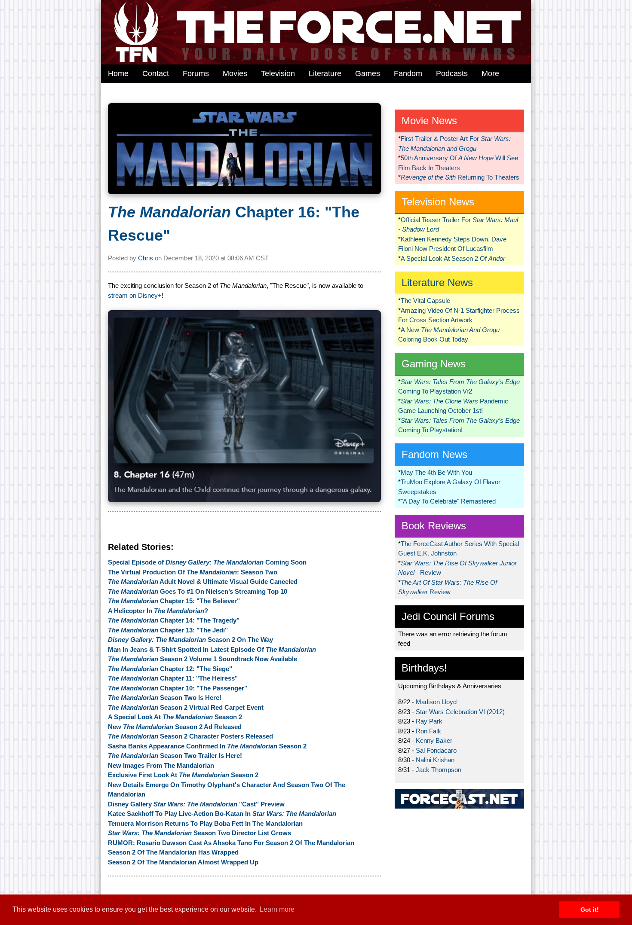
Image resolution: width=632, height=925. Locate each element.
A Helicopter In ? (158, 610)
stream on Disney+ (135, 295)
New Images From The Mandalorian (161, 765)
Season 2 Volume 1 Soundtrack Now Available (202, 658)
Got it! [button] (589, 909)
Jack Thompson (438, 769)
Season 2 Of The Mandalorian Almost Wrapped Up (183, 862)
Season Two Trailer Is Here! (175, 755)
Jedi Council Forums (448, 616)
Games (367, 73)
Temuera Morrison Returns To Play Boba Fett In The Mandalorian (205, 823)
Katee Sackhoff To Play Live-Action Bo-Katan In (222, 813)
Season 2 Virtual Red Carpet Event (186, 707)
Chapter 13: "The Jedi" (168, 630)
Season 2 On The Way (190, 639)
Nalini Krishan (435, 759)
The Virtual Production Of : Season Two (192, 572)
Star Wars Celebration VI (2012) (460, 711)
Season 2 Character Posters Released (190, 736)
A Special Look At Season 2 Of (453, 258)
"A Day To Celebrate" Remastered (448, 501)
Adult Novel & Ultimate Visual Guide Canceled (203, 581)
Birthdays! (424, 668)
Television (278, 73)
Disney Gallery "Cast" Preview (196, 804)
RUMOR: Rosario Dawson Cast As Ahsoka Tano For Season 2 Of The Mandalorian (231, 842)
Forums (196, 73)
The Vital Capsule (425, 300)
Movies (235, 73)
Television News (438, 202)
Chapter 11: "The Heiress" (173, 678)
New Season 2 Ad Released (175, 726)
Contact (155, 73)
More (490, 73)
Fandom (408, 73)
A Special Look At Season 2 (175, 716)
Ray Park (429, 721)
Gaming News (434, 363)
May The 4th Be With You (436, 472)
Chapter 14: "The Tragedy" (173, 620)
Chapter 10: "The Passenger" (177, 688)
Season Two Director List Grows (199, 832)
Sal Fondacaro (436, 750)
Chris (145, 258)
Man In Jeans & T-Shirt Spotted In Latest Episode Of (212, 649)
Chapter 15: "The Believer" (174, 600)
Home (118, 73)
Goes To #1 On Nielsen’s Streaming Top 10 (197, 591)
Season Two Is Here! (164, 697)
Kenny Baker (434, 740)
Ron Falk (428, 731)
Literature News (437, 282)
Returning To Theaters (460, 177)
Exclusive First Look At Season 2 (183, 774)
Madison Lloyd (436, 701)
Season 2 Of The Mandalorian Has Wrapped (173, 852)
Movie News (429, 120)
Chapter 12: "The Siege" (170, 668)
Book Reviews (434, 525)
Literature (325, 73)
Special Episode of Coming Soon (207, 562)
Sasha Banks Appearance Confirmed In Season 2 (207, 746)
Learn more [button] (277, 909)
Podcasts (452, 73)
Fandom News (434, 454)
